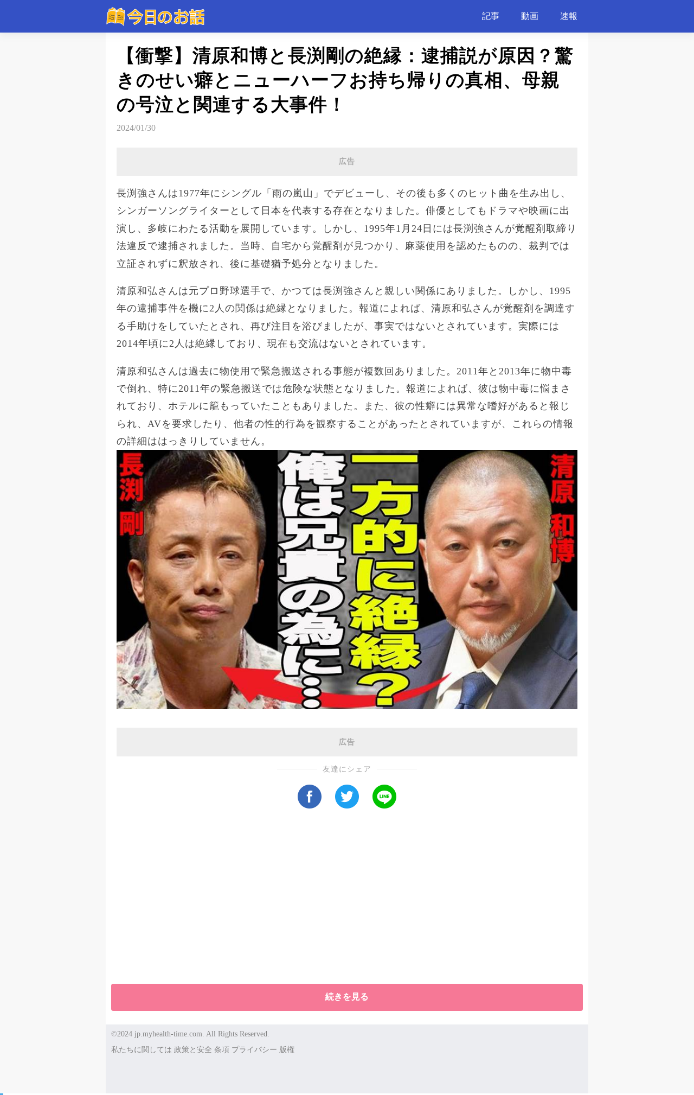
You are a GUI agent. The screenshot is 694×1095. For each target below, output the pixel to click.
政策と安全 (193, 1050)
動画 (529, 16)
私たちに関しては (141, 1050)
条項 (221, 1050)
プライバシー (254, 1050)
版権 (286, 1050)
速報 (568, 16)
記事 (490, 16)
